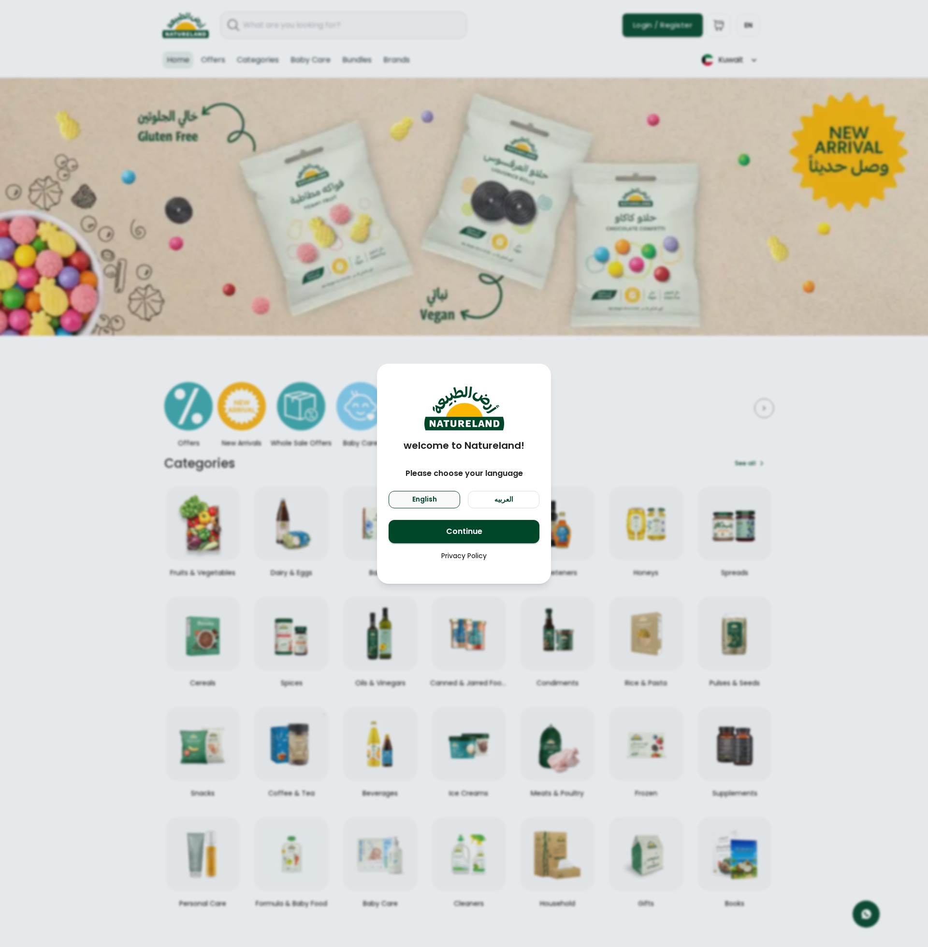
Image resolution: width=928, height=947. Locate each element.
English (424, 499)
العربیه (503, 499)
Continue (464, 531)
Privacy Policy (464, 556)
